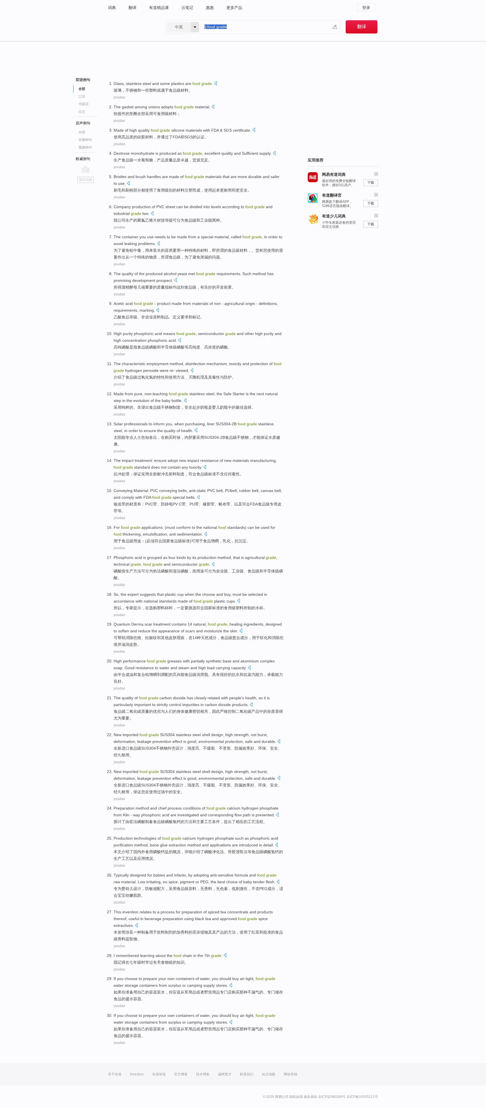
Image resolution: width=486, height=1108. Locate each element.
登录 (366, 7)
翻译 (132, 7)
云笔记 (187, 7)
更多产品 (234, 7)
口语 (81, 96)
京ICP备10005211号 (362, 1097)
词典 (112, 7)
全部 (81, 132)
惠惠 (210, 7)
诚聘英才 (224, 1074)
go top (85, 169)
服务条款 (310, 1097)
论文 (81, 112)
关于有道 (115, 1074)
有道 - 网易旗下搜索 (131, 27)
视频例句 (85, 147)
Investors (137, 1074)
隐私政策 (296, 1097)
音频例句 (85, 140)
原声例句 (83, 123)
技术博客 (203, 1074)
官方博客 (181, 1074)
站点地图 (268, 1074)
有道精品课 (159, 7)
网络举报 (290, 1074)
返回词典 (85, 180)
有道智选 (159, 1074)
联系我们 (246, 1074)
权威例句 (83, 159)
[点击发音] (215, 84)
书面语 (83, 104)
